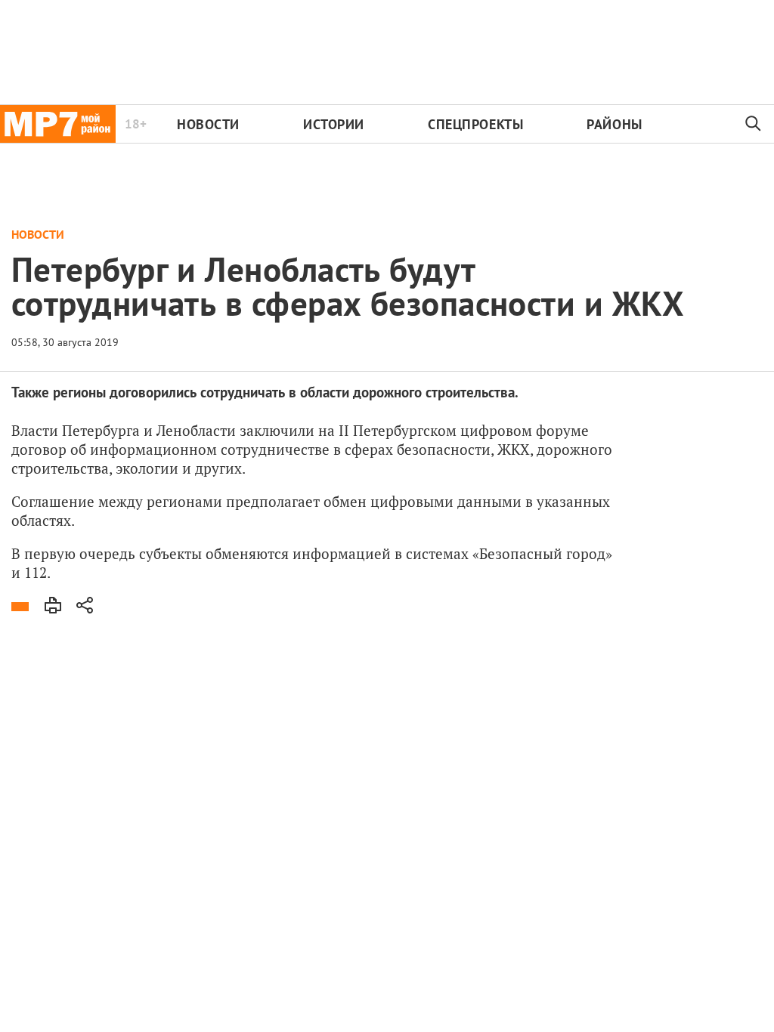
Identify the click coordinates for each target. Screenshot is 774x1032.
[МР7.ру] (58, 124)
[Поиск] (753, 124)
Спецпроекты (475, 124)
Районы (614, 124)
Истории (333, 124)
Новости (208, 124)
